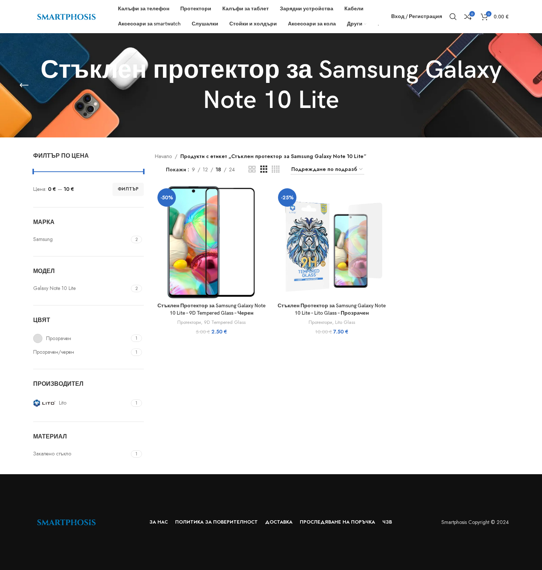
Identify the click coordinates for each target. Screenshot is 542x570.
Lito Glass (345, 322)
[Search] (453, 16)
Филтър (128, 189)
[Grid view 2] (252, 169)
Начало (163, 156)
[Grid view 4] (275, 169)
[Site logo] (66, 16)
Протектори (189, 322)
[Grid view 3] (263, 169)
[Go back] (24, 85)
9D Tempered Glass (225, 322)
